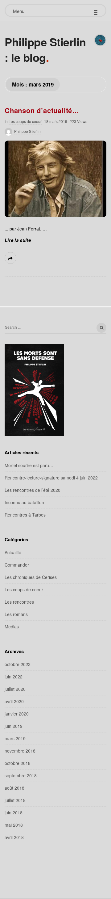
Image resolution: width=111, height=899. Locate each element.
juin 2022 (14, 676)
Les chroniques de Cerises (31, 577)
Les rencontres (19, 602)
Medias (12, 626)
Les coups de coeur (25, 121)
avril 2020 (14, 701)
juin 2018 (14, 812)
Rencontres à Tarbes (25, 515)
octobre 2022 (18, 664)
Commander (17, 565)
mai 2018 (14, 825)
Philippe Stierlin (27, 131)
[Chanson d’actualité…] (55, 179)
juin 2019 (14, 726)
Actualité (13, 552)
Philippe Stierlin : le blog (45, 49)
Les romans (16, 614)
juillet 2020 (15, 689)
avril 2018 (14, 837)
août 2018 (14, 788)
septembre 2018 (21, 775)
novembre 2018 (20, 751)
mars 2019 (15, 738)
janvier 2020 (17, 714)
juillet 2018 (15, 800)
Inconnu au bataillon (24, 502)
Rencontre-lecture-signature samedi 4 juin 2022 (51, 478)
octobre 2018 (18, 763)
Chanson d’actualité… (42, 110)
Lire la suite (18, 240)
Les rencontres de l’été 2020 (32, 490)
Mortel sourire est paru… (29, 465)
